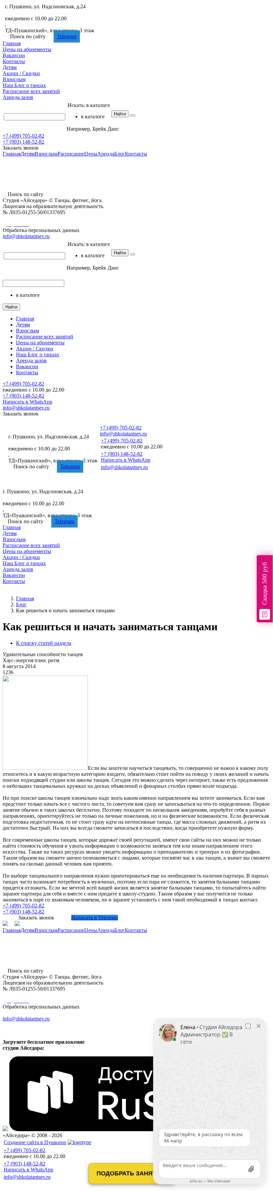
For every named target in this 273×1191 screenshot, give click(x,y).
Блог (24, 85)
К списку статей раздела (43, 643)
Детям (10, 67)
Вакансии (14, 55)
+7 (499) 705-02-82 (26, 12)
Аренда (18, 97)
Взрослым (14, 79)
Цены (27, 49)
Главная (12, 43)
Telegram (67, 36)
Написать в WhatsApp (27, 402)
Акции (21, 73)
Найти (120, 113)
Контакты (14, 61)
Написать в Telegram (94, 917)
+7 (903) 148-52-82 (23, 142)
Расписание (31, 91)
